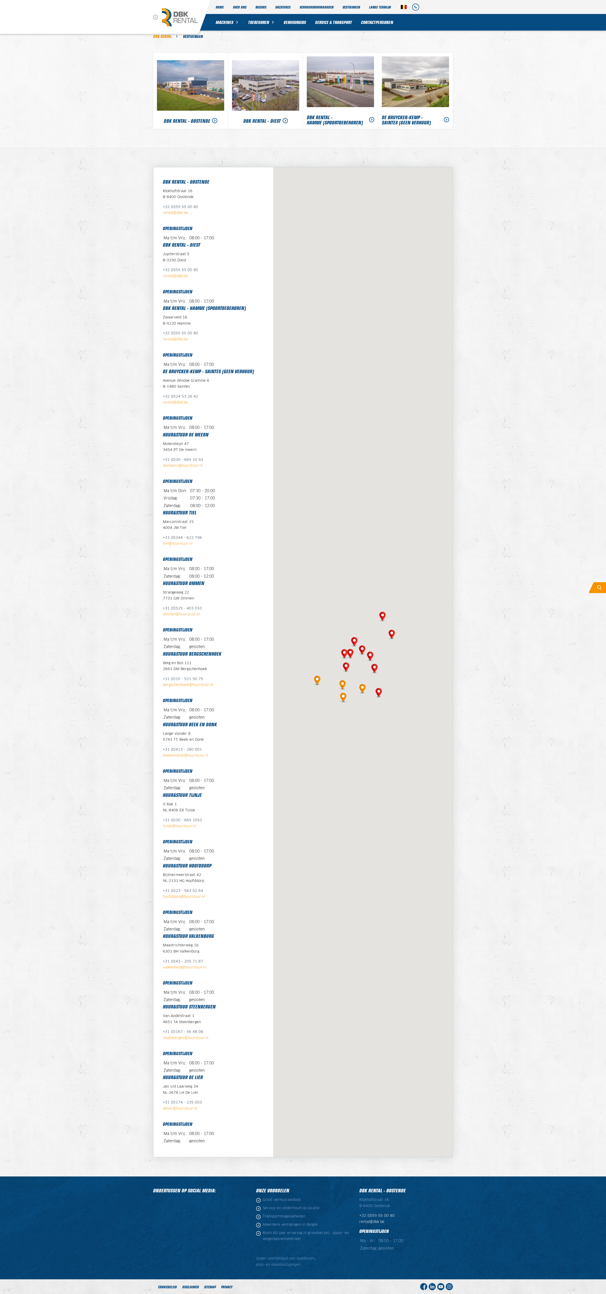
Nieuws (260, 7)
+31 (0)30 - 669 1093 (182, 820)
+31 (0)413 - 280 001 (182, 749)
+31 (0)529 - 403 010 (182, 608)
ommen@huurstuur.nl (181, 614)
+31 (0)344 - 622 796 (182, 538)
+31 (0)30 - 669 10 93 (183, 460)
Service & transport (333, 22)
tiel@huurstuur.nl (177, 543)
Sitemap (210, 1286)
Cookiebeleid (167, 1286)
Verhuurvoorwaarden (317, 7)
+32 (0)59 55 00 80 (180, 207)
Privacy (226, 1286)
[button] (317, 679)
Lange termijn (380, 7)
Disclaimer (190, 1286)
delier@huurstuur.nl (180, 1108)
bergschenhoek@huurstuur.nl (188, 685)
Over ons (239, 7)
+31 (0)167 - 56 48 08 (183, 1032)
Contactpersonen (377, 22)
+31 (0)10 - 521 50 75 (183, 679)
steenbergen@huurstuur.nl (185, 1038)
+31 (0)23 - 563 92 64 (183, 891)
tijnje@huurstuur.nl (179, 826)
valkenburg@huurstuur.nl (184, 967)
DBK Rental (162, 36)
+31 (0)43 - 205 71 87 (183, 961)
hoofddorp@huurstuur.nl (184, 897)
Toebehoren (258, 22)
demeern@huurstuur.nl (182, 466)
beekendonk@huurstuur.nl (185, 755)
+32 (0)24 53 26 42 (180, 396)
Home (220, 7)
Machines (224, 22)
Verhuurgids (295, 22)
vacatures (282, 7)
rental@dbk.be (175, 213)
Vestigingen (351, 7)
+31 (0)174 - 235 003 (182, 1102)
